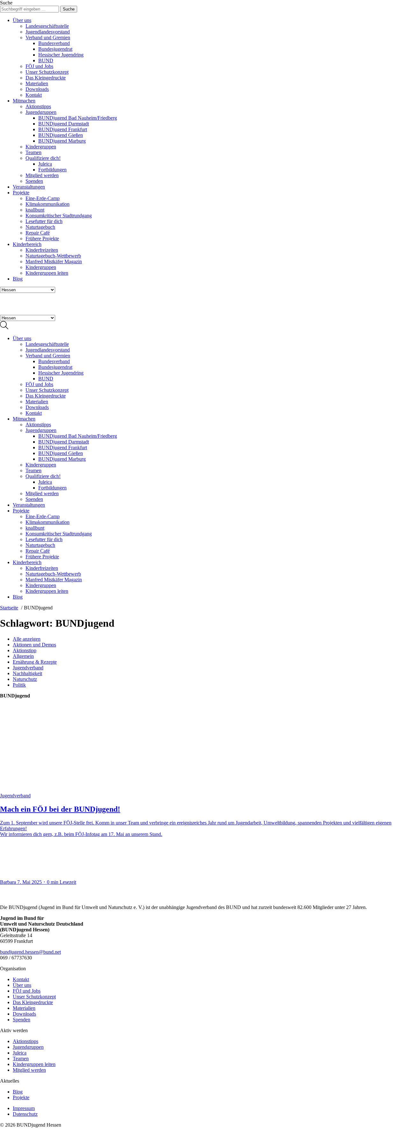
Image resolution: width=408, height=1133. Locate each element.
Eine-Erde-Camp (43, 198)
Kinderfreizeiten (42, 250)
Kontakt (34, 95)
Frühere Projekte (42, 238)
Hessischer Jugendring (61, 54)
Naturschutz (25, 679)
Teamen (33, 152)
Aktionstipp (24, 650)
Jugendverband (28, 667)
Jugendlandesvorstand (48, 31)
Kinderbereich (27, 244)
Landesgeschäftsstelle (47, 26)
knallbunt (35, 209)
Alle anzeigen (26, 639)
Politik (19, 685)
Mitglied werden (42, 175)
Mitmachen (24, 100)
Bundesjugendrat (55, 49)
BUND (45, 60)
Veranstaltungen (29, 187)
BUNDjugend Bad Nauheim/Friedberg (77, 118)
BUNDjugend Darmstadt (63, 123)
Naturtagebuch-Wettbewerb (53, 255)
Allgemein (23, 656)
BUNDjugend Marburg (62, 141)
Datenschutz (25, 1114)
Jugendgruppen (41, 112)
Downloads (37, 89)
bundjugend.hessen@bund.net (30, 952)
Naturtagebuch (40, 227)
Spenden (34, 181)
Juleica (45, 164)
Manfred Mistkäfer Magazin (54, 261)
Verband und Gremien (48, 37)
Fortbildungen (52, 169)
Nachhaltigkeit (27, 673)
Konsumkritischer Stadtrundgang (59, 215)
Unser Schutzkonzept (47, 72)
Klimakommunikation (47, 204)
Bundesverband (54, 43)
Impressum (24, 1108)
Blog (18, 278)
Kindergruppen (41, 146)
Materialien (37, 83)
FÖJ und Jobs (39, 66)
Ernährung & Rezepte (35, 662)
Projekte (21, 192)
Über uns (22, 20)
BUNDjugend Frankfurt (62, 129)
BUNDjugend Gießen (60, 135)
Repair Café (38, 232)
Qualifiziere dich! (43, 158)
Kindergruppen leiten (47, 273)
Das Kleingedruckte (46, 77)
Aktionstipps (38, 106)
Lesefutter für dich (44, 221)
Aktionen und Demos (34, 644)
